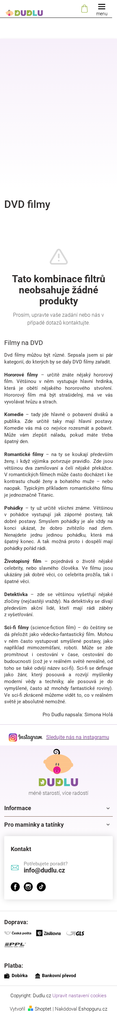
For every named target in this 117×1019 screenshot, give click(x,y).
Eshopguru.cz (92, 1009)
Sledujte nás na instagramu (77, 737)
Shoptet (43, 1009)
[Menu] (101, 9)
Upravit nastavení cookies (79, 996)
